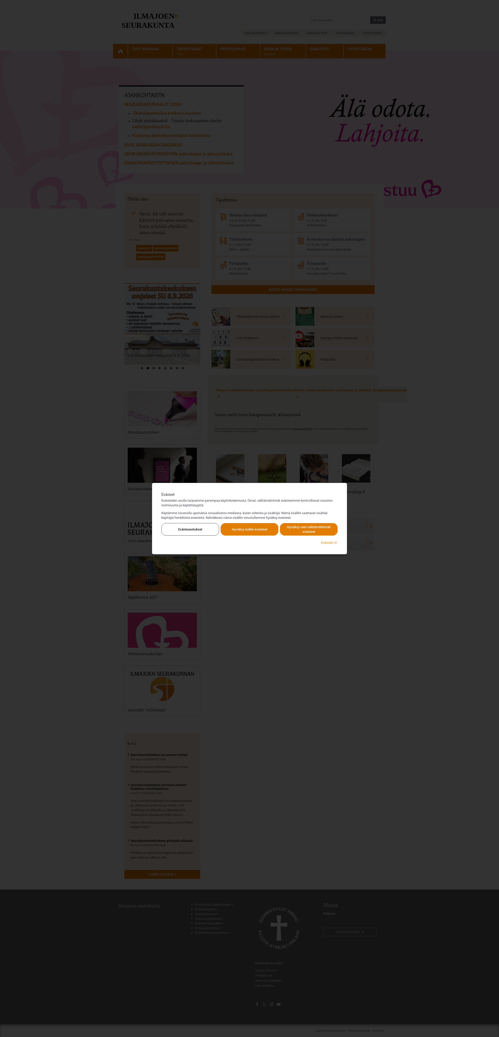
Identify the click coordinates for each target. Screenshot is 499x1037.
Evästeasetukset (190, 529)
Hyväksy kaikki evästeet (249, 529)
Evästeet (329, 542)
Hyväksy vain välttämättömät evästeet (309, 529)
